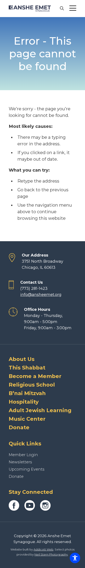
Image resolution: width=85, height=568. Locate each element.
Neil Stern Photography (51, 554)
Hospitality (24, 402)
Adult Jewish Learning (40, 410)
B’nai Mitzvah (27, 393)
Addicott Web (43, 549)
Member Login (23, 454)
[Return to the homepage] (30, 8)
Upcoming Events (26, 469)
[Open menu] (72, 8)
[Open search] (61, 8)
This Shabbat (27, 367)
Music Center (27, 419)
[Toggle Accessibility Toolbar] (75, 558)
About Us (21, 359)
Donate (19, 427)
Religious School (32, 385)
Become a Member (35, 376)
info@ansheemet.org (40, 294)
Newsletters (20, 462)
